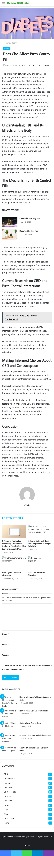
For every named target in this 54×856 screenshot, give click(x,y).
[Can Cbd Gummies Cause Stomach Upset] (9, 751)
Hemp (6, 823)
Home (7, 43)
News (6, 805)
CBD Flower (9, 818)
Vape (6, 809)
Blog (6, 814)
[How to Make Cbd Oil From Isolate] (9, 714)
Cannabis (8, 801)
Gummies (8, 787)
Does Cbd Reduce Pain (29, 231)
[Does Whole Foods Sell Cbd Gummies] (9, 739)
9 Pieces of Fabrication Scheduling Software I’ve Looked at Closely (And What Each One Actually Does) (14, 545)
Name (5, 634)
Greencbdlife (9, 778)
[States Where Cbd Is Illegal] (9, 727)
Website (5, 655)
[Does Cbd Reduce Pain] (9, 234)
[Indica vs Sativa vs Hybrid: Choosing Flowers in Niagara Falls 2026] (40, 531)
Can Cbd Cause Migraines (30, 218)
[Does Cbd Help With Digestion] (40, 563)
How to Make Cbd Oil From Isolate (34, 710)
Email (5, 644)
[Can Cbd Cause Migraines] (9, 222)
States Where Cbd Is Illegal (30, 723)
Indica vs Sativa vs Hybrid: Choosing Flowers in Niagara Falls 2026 (39, 543)
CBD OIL (7, 796)
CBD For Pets (10, 792)
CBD (6, 774)
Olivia (9, 65)
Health (14, 43)
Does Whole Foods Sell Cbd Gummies (35, 735)
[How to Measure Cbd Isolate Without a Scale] (9, 701)
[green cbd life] (18, 3)
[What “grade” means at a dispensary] (14, 563)
